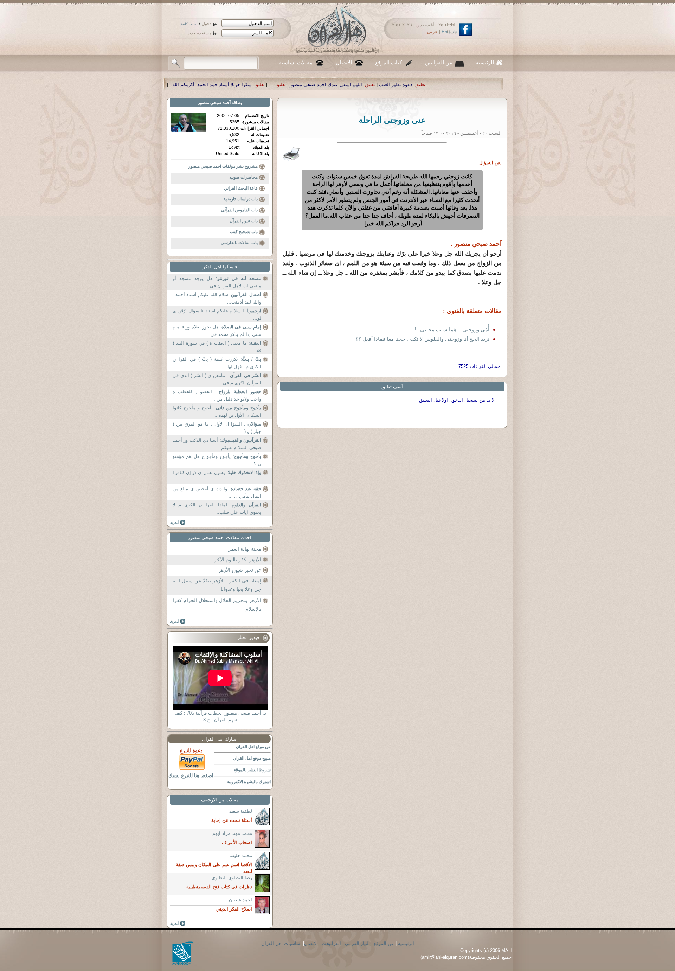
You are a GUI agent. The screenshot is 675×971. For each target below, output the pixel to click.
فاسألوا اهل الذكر (220, 266)
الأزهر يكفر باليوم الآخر (237, 559)
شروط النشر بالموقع (252, 769)
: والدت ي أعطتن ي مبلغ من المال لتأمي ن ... (217, 492)
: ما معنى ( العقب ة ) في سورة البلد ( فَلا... (217, 346)
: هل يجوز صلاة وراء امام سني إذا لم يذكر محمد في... (217, 330)
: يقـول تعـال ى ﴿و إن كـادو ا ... (217, 476)
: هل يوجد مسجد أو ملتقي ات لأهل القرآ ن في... (217, 282)
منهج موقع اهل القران (252, 758)
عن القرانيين (438, 62)
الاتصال (344, 62)
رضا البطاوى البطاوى (232, 877)
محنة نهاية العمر (244, 549)
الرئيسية (485, 62)
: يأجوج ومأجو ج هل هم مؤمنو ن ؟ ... (217, 460)
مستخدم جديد (199, 33)
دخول (206, 23)
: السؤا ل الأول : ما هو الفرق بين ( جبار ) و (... (217, 427)
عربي (432, 31)
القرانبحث (331, 943)
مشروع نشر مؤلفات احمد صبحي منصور (223, 166)
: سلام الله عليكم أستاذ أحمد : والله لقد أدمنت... (217, 298)
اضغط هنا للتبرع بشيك (190, 775)
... (353, 84)
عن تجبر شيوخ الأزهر (239, 570)
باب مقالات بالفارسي (239, 242)
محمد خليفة (241, 855)
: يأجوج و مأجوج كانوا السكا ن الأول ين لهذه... (217, 411)
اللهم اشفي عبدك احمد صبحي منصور (408, 84)
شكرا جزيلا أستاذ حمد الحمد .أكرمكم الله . (293, 84)
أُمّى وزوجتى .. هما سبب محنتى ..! (451, 329)
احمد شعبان (240, 899)
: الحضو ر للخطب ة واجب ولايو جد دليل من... (217, 395)
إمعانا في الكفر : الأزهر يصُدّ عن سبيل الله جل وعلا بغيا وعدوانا (217, 585)
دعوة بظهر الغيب (478, 84)
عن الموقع (384, 943)
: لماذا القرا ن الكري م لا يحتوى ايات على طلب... (217, 508)
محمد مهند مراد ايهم (232, 833)
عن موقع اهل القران (253, 746)
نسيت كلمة (189, 24)
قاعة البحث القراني (241, 188)
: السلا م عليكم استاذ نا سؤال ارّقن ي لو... (217, 314)
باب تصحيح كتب (244, 231)
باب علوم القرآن (244, 220)
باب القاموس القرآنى (239, 209)
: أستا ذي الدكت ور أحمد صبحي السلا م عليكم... (217, 444)
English (449, 31)
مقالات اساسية (296, 62)
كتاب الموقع (388, 62)
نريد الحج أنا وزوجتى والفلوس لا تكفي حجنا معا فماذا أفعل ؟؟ (422, 339)
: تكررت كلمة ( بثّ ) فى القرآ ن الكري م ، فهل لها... (217, 363)
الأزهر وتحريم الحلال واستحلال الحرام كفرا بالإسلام (217, 605)
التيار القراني (357, 943)
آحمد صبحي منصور (214, 102)
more (178, 522)
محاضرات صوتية (243, 177)
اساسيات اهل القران (281, 943)
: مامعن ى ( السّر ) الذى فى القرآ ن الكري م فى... (217, 379)
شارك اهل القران (219, 739)
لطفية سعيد (240, 811)
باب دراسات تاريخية (241, 199)
